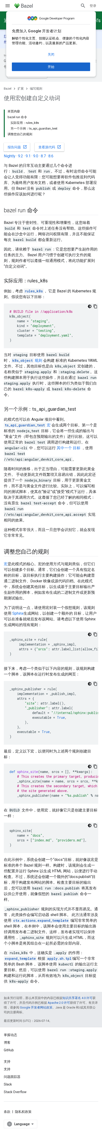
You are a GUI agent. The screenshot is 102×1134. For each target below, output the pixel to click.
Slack (8, 1084)
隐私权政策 (23, 1112)
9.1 (28, 156)
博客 (7, 1042)
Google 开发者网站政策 (36, 1007)
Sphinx (17, 613)
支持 (7, 1069)
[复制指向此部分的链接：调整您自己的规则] (53, 552)
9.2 (20, 156)
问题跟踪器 (12, 1077)
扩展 (21, 88)
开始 (51, 67)
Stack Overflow (15, 1092)
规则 (27, 360)
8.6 (50, 156)
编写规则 (36, 88)
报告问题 (17, 147)
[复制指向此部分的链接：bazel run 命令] (43, 211)
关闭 (51, 54)
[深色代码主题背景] (90, 306)
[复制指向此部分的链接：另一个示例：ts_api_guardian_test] (81, 409)
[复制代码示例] (95, 306)
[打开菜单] (7, 5)
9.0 (35, 156)
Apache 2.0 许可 (59, 1002)
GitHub (9, 1050)
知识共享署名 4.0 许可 (77, 998)
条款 (7, 1112)
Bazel (7, 88)
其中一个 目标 (68, 448)
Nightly (9, 156)
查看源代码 (49, 147)
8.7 (43, 156)
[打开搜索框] (83, 6)
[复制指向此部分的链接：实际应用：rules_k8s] (52, 281)
